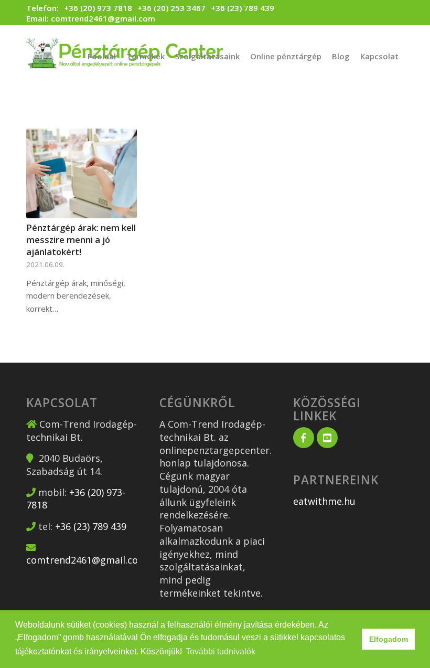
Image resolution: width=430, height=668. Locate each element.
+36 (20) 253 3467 (171, 8)
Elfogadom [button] (388, 639)
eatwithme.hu (324, 501)
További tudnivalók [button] (220, 651)
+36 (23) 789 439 (242, 8)
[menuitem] (101, 56)
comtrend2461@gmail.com (103, 18)
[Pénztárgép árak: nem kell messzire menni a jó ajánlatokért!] (81, 173)
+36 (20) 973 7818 (98, 8)
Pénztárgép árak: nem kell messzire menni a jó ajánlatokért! (81, 239)
